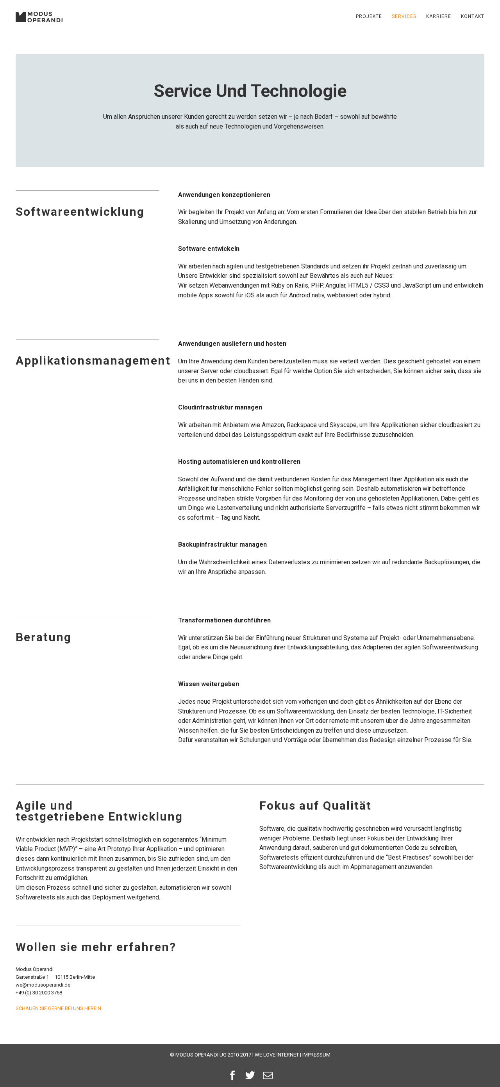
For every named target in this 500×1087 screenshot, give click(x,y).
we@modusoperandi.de (43, 985)
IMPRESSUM (316, 1055)
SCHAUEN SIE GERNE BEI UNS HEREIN (58, 1008)
